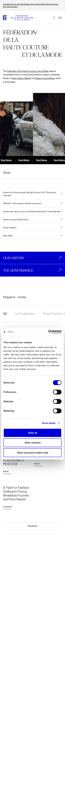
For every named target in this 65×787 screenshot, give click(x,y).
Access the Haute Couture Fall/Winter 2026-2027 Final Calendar (31, 211)
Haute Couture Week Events (15, 219)
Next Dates (8, 235)
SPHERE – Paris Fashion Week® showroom (22, 203)
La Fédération (25, 313)
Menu (58, 17)
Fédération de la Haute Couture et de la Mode (27, 71)
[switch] (57, 392)
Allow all (32, 432)
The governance (18, 270)
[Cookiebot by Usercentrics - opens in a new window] (48, 332)
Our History (13, 257)
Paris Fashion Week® (21, 78)
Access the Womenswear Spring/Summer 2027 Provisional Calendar (29, 194)
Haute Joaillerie (9, 227)
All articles (32, 526)
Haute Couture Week (44, 78)
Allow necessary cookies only (32, 452)
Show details (49, 423)
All (5, 313)
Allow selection (32, 442)
